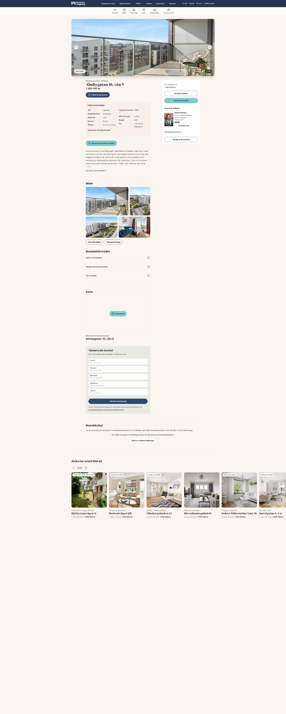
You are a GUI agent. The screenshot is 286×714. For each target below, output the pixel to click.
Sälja (138, 3)
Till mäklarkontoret (172, 132)
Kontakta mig (183, 126)
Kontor (149, 4)
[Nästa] (86, 468)
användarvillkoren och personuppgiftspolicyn (106, 410)
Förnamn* (93, 368)
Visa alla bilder (94, 242)
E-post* (92, 360)
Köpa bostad (124, 3)
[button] (118, 212)
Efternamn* (93, 375)
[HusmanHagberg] (78, 3)
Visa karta (119, 314)
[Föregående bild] (76, 47)
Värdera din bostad (118, 401)
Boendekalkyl (154, 13)
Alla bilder (80, 71)
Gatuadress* (94, 383)
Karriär (191, 3)
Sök (186, 3)
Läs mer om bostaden (95, 170)
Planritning (134, 13)
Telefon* (93, 391)
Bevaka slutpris (181, 93)
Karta (143, 13)
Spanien (172, 4)
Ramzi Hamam (181, 113)
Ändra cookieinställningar (143, 440)
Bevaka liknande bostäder (103, 143)
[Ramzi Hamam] (168, 119)
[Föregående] (74, 468)
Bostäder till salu (108, 4)
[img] (176, 122)
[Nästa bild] (210, 47)
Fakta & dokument (99, 95)
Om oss (199, 3)
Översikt (115, 13)
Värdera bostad (168, 13)
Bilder (124, 13)
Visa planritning (113, 242)
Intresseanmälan (181, 100)
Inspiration (160, 4)
